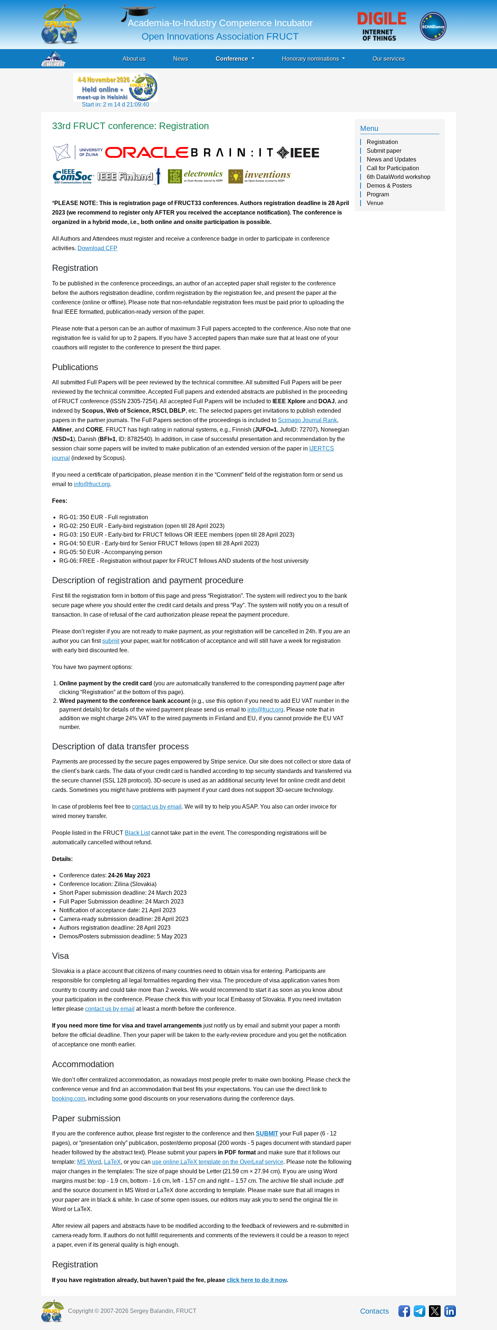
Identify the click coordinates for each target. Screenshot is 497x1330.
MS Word (89, 1162)
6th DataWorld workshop (398, 177)
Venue (375, 203)
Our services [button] (389, 59)
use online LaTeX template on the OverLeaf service (217, 1162)
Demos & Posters (389, 186)
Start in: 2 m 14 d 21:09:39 (115, 104)
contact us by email (157, 807)
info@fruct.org (92, 484)
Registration (382, 142)
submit (110, 641)
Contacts (374, 1311)
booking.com (68, 1098)
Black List (137, 833)
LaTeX (112, 1162)
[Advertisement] (291, 89)
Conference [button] (233, 59)
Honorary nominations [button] (311, 59)
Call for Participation (393, 168)
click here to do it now (256, 1280)
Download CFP (97, 248)
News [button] (180, 59)
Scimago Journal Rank (307, 420)
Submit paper (384, 151)
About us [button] (134, 59)
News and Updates (391, 159)
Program (378, 194)
